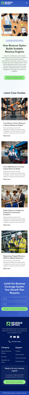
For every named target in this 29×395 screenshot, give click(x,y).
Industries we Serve (5, 361)
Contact (17, 351)
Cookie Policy (19, 361)
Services (4, 356)
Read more (6, 135)
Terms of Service (20, 358)
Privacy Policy (19, 354)
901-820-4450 (16, 341)
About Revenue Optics (6, 352)
